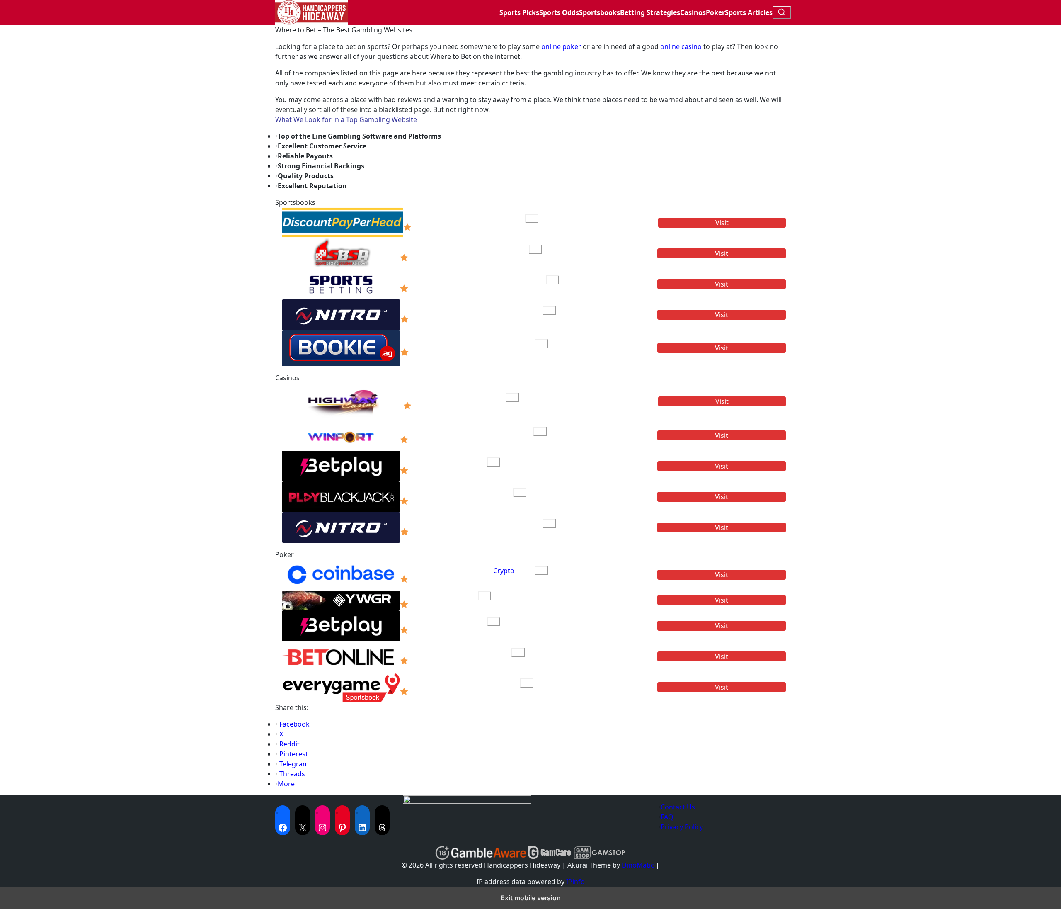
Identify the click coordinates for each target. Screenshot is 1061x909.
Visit (722, 222)
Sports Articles (749, 12)
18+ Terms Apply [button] (452, 227)
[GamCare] (549, 853)
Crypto (503, 570)
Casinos (693, 12)
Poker (715, 12)
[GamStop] (599, 853)
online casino (681, 46)
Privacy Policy (682, 826)
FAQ (667, 817)
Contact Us (678, 807)
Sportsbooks (599, 12)
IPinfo (575, 881)
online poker (561, 46)
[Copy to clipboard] (531, 218)
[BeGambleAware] (488, 852)
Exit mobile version (531, 898)
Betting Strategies (650, 12)
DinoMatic (638, 865)
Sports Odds (559, 12)
